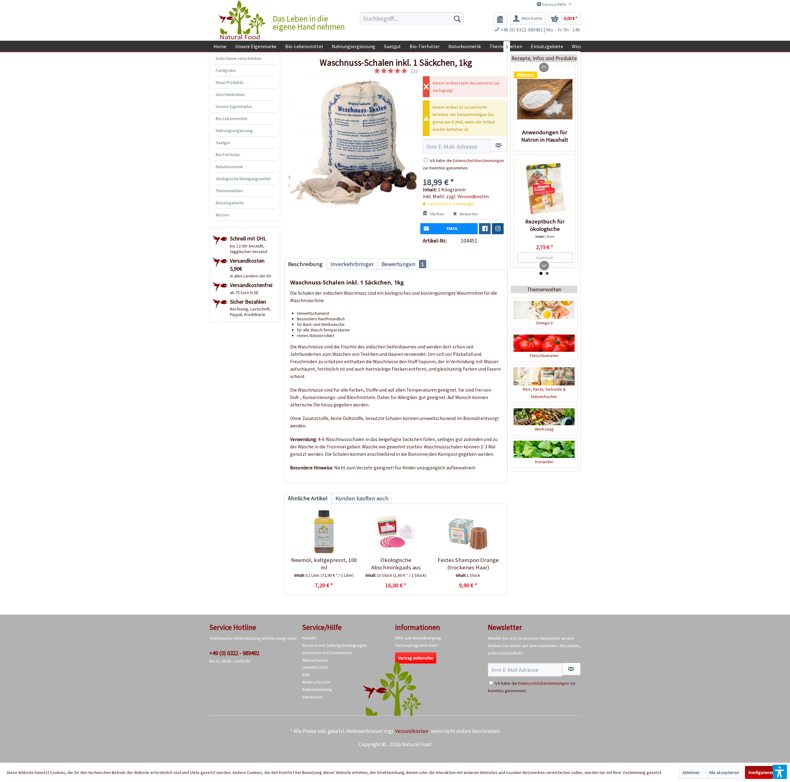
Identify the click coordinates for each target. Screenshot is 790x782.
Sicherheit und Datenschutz (327, 652)
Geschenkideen (230, 94)
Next (544, 266)
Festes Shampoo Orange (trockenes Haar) (468, 563)
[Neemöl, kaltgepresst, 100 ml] (324, 531)
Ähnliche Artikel (307, 498)
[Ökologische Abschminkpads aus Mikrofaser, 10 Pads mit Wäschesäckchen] (396, 531)
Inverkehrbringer (352, 264)
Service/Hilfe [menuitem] (554, 4)
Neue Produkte (229, 82)
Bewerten (468, 214)
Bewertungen (402, 264)
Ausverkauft (544, 257)
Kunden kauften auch (362, 498)
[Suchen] (457, 18)
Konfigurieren (761, 772)
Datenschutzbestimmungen (478, 160)
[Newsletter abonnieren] (571, 669)
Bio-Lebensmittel (231, 118)
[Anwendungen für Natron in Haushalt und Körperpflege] (544, 99)
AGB (306, 674)
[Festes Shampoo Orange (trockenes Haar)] (468, 531)
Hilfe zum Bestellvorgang (418, 638)
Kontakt (309, 638)
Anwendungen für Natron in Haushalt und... (544, 135)
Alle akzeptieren (724, 772)
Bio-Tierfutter (228, 154)
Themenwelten (229, 190)
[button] (780, 772)
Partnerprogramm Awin (416, 645)
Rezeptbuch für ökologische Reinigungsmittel (544, 225)
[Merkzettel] (500, 18)
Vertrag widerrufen (415, 658)
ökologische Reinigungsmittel (243, 178)
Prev (544, 68)
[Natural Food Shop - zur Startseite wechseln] (242, 20)
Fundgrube (226, 70)
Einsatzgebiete (230, 203)
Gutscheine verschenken (239, 58)
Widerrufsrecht (316, 682)
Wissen (222, 215)
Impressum (312, 697)
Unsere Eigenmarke (234, 106)
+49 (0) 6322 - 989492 (234, 653)
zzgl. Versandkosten (467, 196)
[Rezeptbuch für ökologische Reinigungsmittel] (544, 188)
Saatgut (223, 142)
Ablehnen (691, 772)
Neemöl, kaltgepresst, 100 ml (324, 563)
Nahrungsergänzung (234, 130)
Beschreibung (305, 264)
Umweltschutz (315, 667)
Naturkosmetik (229, 166)
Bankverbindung (317, 689)
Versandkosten (411, 731)
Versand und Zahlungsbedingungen (334, 645)
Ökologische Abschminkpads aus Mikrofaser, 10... (396, 563)
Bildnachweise (315, 660)
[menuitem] (412, 18)
